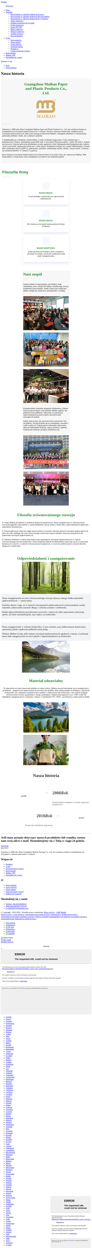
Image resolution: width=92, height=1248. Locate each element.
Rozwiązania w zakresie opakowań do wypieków (29, 19)
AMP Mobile (61, 912)
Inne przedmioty (17, 36)
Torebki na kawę (17, 34)
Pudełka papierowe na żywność (22, 23)
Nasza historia (11, 68)
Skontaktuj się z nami (14, 57)
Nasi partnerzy (16, 40)
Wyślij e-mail (6, 940)
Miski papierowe (17, 29)
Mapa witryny (49, 912)
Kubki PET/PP (16, 27)
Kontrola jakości (17, 47)
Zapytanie (5, 846)
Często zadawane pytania (20, 51)
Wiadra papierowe (17, 32)
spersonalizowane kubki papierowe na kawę (17, 917)
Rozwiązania (11, 53)
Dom (8, 10)
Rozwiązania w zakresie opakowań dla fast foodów (30, 17)
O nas (8, 38)
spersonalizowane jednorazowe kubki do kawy (18, 919)
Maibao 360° (11, 55)
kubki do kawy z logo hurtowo (12, 915)
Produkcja (14, 49)
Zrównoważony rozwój (15, 869)
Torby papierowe (17, 21)
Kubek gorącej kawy (69, 915)
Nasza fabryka (16, 44)
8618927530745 (7, 942)
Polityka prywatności (14, 894)
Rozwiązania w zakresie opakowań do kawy (27, 14)
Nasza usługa (16, 42)
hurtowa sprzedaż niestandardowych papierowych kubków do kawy (61, 917)
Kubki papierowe (17, 25)
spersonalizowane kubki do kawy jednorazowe (43, 915)
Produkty (9, 12)
